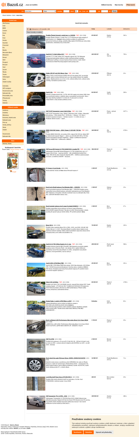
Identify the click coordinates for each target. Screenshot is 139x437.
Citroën (5, 30)
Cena (93, 29)
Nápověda (4, 427)
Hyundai (5, 43)
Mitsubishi (6, 55)
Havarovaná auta (8, 91)
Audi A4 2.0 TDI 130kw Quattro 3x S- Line (58, 244)
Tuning (5, 100)
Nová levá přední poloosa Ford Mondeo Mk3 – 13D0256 (63, 187)
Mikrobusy (6, 115)
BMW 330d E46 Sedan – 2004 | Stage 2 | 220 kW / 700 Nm (63, 130)
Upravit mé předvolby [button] (104, 432)
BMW (4, 28)
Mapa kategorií (5, 432)
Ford (4, 38)
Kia (4, 47)
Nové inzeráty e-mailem (34, 32)
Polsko (24, 433)
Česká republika (10, 433)
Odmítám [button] (88, 432)
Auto (13, 15)
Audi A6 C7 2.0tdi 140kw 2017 (55, 54)
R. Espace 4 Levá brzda (53, 168)
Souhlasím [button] (77, 432)
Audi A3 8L (49, 92)
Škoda (4, 72)
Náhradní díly (7, 93)
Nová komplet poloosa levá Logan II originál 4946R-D (62, 206)
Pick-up (5, 122)
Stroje (4, 127)
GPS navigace (7, 88)
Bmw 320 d (49, 225)
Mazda (5, 50)
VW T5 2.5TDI (50, 339)
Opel (4, 60)
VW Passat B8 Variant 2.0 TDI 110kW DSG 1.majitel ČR (62, 149)
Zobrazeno (126, 29)
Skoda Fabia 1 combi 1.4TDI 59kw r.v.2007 (59, 301)
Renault (5, 64)
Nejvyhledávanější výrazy (17, 432)
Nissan (5, 57)
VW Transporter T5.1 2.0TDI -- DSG (56, 396)
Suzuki (5, 69)
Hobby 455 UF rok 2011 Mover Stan (57, 73)
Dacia (4, 33)
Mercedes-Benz (7, 52)
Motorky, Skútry (7, 143)
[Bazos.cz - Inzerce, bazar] (12, 6)
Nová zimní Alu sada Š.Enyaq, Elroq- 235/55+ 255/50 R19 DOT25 (65, 358)
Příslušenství (6, 98)
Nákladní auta (7, 120)
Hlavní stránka (6, 15)
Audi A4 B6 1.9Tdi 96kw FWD (55, 263)
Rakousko (30, 433)
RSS (47, 427)
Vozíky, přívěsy (7, 125)
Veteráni (5, 103)
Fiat (4, 35)
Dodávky (5, 112)
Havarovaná (6, 134)
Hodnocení (15, 427)
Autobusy (5, 110)
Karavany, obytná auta (9, 117)
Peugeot (5, 62)
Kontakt (22, 427)
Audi (4, 26)
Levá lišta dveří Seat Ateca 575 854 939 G (59, 377)
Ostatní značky (7, 82)
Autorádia (5, 86)
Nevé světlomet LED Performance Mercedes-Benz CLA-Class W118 (67, 320)
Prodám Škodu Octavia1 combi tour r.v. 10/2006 (60, 35)
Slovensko (18, 433)
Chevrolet (5, 45)
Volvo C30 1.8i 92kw (52, 282)
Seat (4, 67)
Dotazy (10, 427)
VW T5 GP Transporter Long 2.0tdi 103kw (58, 111)
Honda (5, 40)
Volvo (4, 79)
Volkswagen (6, 77)
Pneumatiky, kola (8, 95)
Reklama (27, 427)
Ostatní (5, 130)
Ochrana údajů (41, 427)
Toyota (5, 74)
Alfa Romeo (6, 23)
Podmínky (33, 427)
